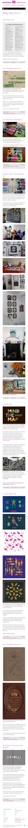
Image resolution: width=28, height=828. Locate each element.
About (4, 815)
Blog (5, 13)
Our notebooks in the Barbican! (12, 119)
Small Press (5, 819)
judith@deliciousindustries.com (20, 819)
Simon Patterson (9, 436)
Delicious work (12, 166)
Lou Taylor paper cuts (9, 494)
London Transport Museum (16, 482)
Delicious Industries (7, 809)
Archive (4, 812)
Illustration (13, 113)
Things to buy (10, 638)
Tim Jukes (12, 826)
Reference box (8, 113)
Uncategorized (13, 62)
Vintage (4, 820)
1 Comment (23, 636)
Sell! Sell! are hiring (8, 20)
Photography (10, 739)
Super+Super (20, 626)
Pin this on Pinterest (4, 23)
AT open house (21, 194)
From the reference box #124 (12, 644)
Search (24, 9)
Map (18, 487)
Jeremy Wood (10, 439)
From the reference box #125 (12, 68)
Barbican (16, 142)
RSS (24, 825)
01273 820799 (18, 822)
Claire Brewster (17, 439)
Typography (8, 166)
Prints (7, 638)
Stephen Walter (16, 436)
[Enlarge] (14, 37)
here (16, 59)
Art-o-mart (5, 817)
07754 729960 (18, 820)
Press (4, 813)
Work (4, 810)
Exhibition (15, 487)
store (15, 146)
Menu (5, 8)
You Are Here (8, 767)
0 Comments (22, 62)
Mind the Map (7, 404)
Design (4, 113)
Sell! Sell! (9, 53)
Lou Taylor (18, 604)
